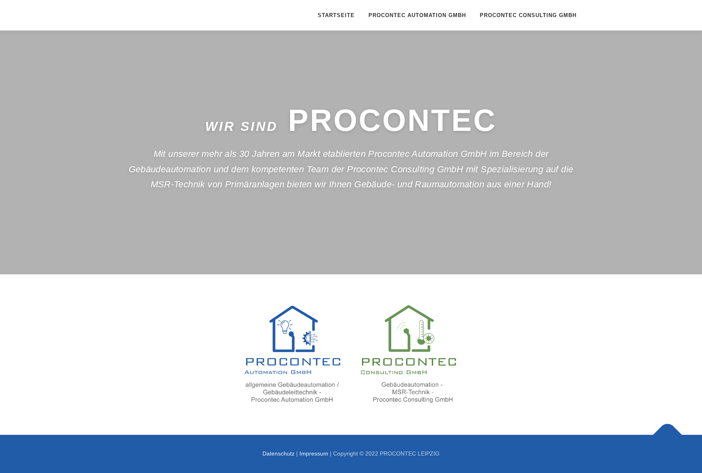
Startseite (336, 15)
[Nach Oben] (667, 435)
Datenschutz (278, 453)
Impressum (313, 453)
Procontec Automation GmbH (417, 15)
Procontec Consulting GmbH (528, 15)
